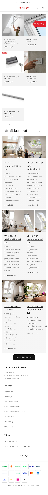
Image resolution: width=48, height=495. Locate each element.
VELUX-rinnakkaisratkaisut (12, 166)
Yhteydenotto (9, 427)
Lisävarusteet (9, 417)
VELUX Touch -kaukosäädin (31, 78)
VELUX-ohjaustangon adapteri (11, 78)
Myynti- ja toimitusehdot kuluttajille (17, 446)
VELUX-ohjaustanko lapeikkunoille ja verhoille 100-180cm (11, 42)
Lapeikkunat (9, 392)
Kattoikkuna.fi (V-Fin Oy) (20, 485)
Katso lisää (8, 205)
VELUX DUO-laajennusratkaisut (35, 239)
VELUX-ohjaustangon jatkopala (11, 113)
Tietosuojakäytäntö (11, 441)
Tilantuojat (8, 397)
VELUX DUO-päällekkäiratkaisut (12, 239)
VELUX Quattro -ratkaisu (12, 308)
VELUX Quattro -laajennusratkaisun (35, 309)
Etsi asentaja (9, 422)
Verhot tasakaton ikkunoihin (14, 412)
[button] (4, 7)
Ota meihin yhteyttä (24, 357)
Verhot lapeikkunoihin (12, 407)
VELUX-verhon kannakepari (31, 41)
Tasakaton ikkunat (11, 402)
